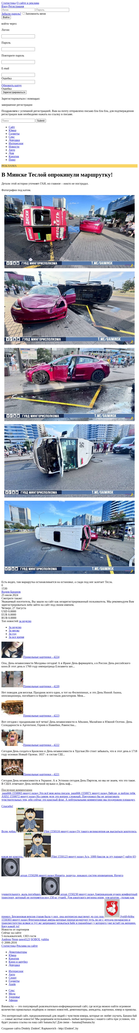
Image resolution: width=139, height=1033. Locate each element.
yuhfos (45, 939)
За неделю (15, 627)
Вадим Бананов (11, 591)
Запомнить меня (36, 13)
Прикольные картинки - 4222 (41, 744)
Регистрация (16, 6)
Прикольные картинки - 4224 (41, 656)
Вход (4, 6)
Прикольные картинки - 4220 (41, 686)
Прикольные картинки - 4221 (41, 774)
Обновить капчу (11, 85)
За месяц (14, 630)
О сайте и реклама (27, 3)
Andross (6, 939)
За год (12, 633)
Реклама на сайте (27, 945)
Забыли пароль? (11, 13)
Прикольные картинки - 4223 (41, 715)
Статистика (8, 3)
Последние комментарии (16, 789)
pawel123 (24, 939)
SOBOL (35, 939)
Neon (15, 939)
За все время (16, 637)
